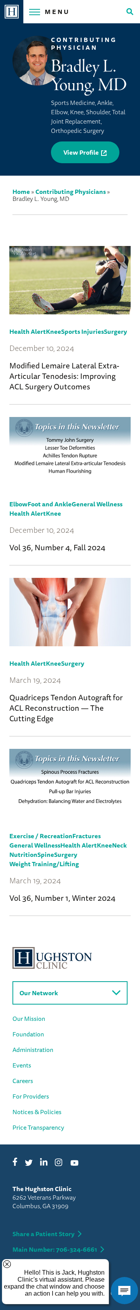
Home (21, 192)
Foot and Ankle (50, 504)
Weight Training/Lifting (44, 864)
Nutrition (23, 854)
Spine (45, 854)
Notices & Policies (36, 1112)
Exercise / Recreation (40, 836)
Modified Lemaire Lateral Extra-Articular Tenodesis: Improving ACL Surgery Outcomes (64, 375)
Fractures (86, 836)
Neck (119, 845)
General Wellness (97, 504)
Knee (53, 331)
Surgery (115, 331)
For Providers (30, 1096)
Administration (32, 1050)
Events (21, 1065)
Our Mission (28, 1018)
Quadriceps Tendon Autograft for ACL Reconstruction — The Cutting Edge (66, 707)
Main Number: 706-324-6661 (54, 1249)
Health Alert (27, 331)
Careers (22, 1081)
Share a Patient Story (43, 1234)
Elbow (18, 504)
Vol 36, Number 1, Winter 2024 (62, 898)
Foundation (28, 1034)
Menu (57, 12)
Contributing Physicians (70, 192)
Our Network (38, 993)
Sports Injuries (82, 331)
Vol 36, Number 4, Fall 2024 (57, 547)
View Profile (81, 152)
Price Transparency (38, 1127)
